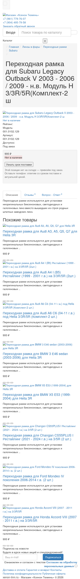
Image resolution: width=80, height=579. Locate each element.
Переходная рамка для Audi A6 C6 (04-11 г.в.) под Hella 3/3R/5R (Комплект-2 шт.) (39, 314)
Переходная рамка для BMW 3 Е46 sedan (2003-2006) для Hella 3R (35, 355)
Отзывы (30, 195)
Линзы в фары (31, 46)
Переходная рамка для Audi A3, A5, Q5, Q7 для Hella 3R (40, 233)
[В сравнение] (11, 260)
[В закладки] (8, 260)
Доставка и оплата (14, 570)
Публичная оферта (53, 573)
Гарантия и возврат (38, 570)
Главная (14, 46)
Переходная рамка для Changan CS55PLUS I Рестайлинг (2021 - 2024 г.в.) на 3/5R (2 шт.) (38, 437)
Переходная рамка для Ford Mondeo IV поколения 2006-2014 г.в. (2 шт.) (33, 477)
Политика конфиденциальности (22, 573)
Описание (12, 195)
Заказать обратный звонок (19, 26)
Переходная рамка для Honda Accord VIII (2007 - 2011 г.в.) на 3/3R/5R (40, 518)
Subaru (13, 50)
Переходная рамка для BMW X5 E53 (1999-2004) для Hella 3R (37, 396)
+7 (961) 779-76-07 (14, 18)
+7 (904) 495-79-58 (14, 22)
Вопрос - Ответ (52, 195)
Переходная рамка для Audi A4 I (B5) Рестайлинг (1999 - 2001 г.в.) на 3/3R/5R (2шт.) (39, 274)
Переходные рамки (55, 46)
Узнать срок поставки (19, 164)
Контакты (56, 570)
